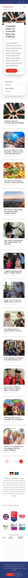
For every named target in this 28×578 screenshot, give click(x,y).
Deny (18, 574)
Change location (13, 9)
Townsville (9, 505)
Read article (11, 70)
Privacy (4, 537)
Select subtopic (9, 88)
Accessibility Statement (20, 537)
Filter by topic (9, 81)
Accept (10, 574)
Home (3, 505)
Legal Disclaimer (10, 537)
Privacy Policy (16, 568)
